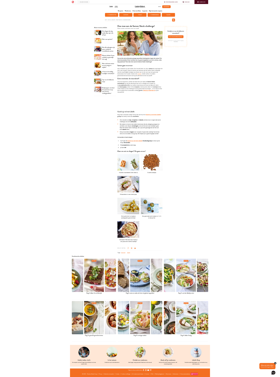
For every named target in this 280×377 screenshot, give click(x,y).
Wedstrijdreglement (159, 374)
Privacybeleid (176, 41)
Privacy (100, 374)
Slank (128, 252)
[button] (201, 2)
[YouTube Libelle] (148, 370)
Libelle (139, 74)
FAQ (152, 374)
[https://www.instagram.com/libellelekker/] (146, 370)
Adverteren (175, 374)
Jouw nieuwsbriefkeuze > (176, 36)
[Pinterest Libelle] (151, 370)
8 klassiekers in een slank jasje (128, 194)
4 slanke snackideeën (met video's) (128, 172)
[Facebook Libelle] (143, 370)
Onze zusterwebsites (185, 374)
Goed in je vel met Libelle (153, 114)
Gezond (123, 252)
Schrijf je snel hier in (149, 90)
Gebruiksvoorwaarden (109, 374)
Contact (147, 374)
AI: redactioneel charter (137, 374)
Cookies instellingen (125, 374)
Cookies (117, 374)
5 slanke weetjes (151, 172)
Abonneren (168, 374)
